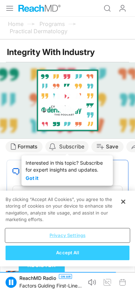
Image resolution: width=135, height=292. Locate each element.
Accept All (67, 252)
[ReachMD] (39, 8)
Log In (122, 8)
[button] (11, 282)
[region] (67, 228)
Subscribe (71, 146)
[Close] (123, 201)
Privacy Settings (68, 235)
